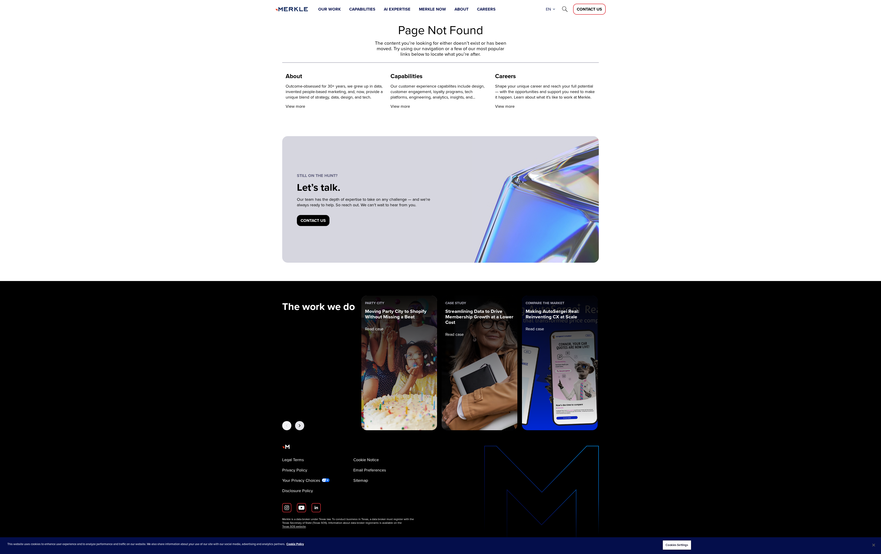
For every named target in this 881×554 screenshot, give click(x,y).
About (461, 9)
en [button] (548, 9)
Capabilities (362, 9)
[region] (440, 545)
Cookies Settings (677, 545)
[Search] (565, 9)
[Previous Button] (286, 425)
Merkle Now (432, 9)
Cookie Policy (295, 544)
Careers (486, 9)
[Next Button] (299, 425)
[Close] (874, 545)
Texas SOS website (294, 526)
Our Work (329, 9)
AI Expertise (397, 9)
